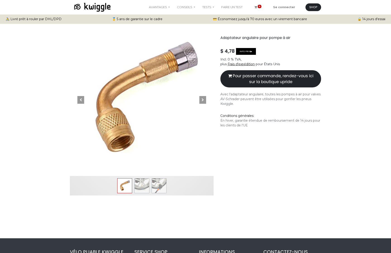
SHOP (313, 7)
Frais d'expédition (241, 64)
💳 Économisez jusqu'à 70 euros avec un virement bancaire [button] (260, 19)
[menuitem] (232, 7)
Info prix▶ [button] (246, 51)
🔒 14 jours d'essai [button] (371, 19)
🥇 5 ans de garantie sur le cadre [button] (137, 19)
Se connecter (284, 7)
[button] (80, 100)
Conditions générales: (237, 116)
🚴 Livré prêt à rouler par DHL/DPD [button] (34, 19)
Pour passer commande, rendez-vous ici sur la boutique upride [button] (272, 78)
